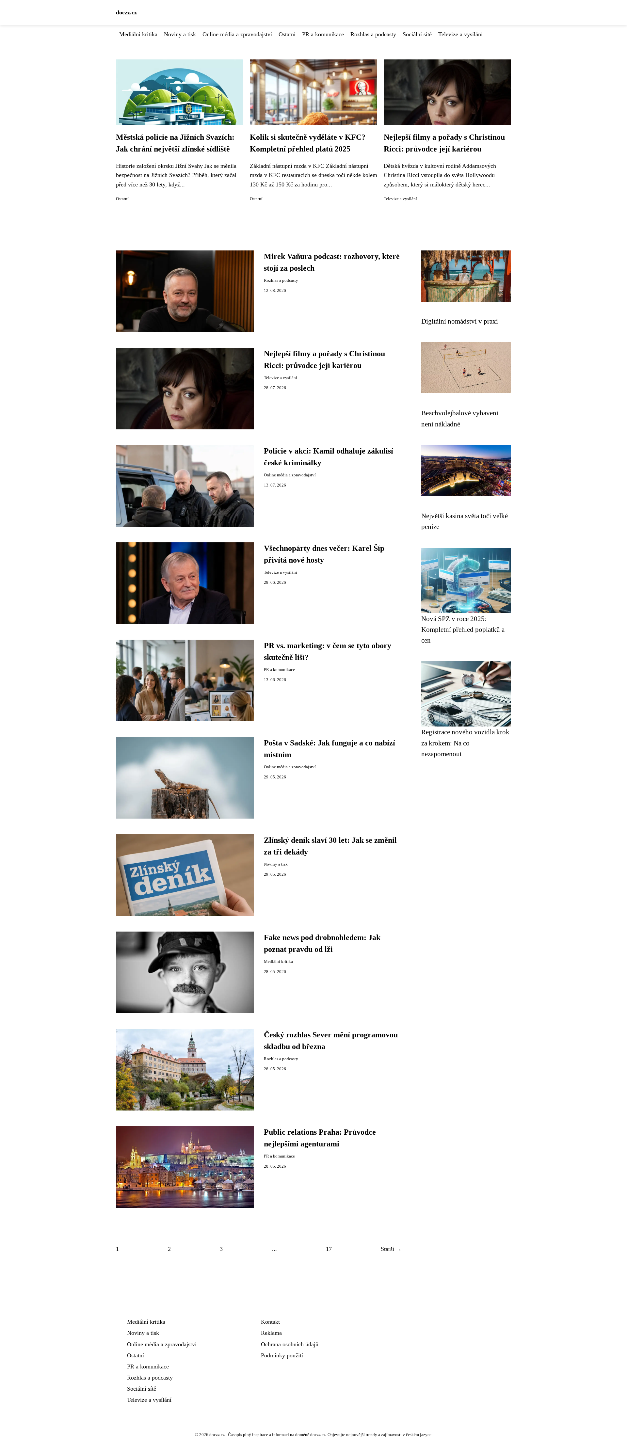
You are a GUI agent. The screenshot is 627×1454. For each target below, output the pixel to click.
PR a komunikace (323, 34)
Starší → (391, 1249)
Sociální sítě (417, 34)
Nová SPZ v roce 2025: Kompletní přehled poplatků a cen (463, 629)
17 (329, 1249)
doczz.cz (126, 12)
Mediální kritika (138, 34)
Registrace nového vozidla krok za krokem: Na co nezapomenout (465, 743)
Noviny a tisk (180, 34)
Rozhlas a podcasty (373, 34)
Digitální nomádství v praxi (459, 321)
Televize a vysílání (460, 34)
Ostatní (287, 34)
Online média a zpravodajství (237, 34)
